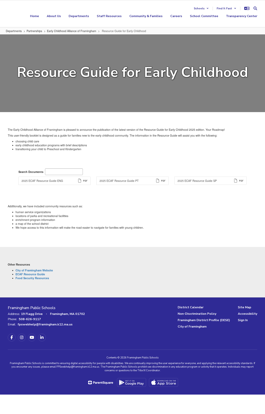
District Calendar (191, 307)
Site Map (244, 307)
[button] (201, 8)
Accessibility (247, 314)
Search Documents (30, 172)
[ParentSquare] (100, 382)
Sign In (243, 320)
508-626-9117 (30, 319)
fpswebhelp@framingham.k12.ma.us (45, 324)
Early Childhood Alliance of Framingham (71, 31)
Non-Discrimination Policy (197, 314)
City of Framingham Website (34, 270)
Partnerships (34, 31)
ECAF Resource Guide (30, 274)
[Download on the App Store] (163, 382)
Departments (14, 31)
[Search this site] (255, 8)
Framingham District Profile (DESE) (204, 320)
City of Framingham (192, 326)
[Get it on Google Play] (131, 382)
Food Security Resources (32, 278)
